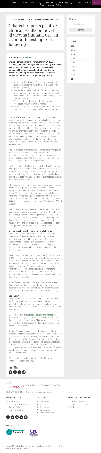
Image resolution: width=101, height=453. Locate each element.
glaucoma (27, 57)
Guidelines (74, 407)
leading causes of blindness (41, 315)
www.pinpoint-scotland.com (39, 392)
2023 (73, 58)
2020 (73, 71)
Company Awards (47, 413)
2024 (73, 54)
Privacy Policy (15, 407)
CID (46, 73)
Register (43, 404)
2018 (73, 79)
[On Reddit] (24, 372)
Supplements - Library (79, 404)
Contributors (45, 410)
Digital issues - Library (79, 401)
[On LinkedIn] (19, 372)
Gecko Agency (22, 448)
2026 (73, 46)
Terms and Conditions (18, 410)
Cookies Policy (54, 5)
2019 (73, 75)
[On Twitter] (15, 372)
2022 (73, 62)
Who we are (45, 401)
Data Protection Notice (18, 404)
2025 (73, 50)
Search (81, 30)
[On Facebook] (11, 372)
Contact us (44, 407)
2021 (73, 67)
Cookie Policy (14, 401)
